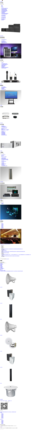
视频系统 (1, 265)
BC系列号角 (2, 164)
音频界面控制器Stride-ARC (4, 42)
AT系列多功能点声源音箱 (4, 9)
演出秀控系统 (1, 181)
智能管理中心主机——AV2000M (17, 254)
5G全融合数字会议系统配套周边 (4, 67)
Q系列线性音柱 (3, 12)
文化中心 (2, 225)
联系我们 (2, 423)
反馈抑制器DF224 (3, 19)
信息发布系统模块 (3, 134)
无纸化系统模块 (3, 132)
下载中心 (1, 199)
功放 (1, 6)
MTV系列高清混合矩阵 (3, 87)
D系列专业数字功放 (3, 17)
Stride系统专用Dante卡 (3, 41)
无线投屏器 (2, 88)
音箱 (1, 5)
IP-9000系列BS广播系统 (3, 156)
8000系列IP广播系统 (3, 158)
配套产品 (5, 254)
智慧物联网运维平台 (3, 126)
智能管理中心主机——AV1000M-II (5, 129)
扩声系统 (1, 1)
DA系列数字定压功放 (3, 161)
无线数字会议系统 (3, 65)
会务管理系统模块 (3, 133)
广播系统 (1, 267)
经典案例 (1, 412)
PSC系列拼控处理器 (3, 89)
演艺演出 (2, 227)
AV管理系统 (2, 254)
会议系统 (1, 58)
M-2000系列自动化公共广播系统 (4, 159)
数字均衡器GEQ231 (3, 18)
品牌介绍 (2, 420)
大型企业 (2, 224)
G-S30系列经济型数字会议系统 (4, 64)
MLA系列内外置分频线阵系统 (4, 8)
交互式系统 (1, 266)
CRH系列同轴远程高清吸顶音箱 (4, 13)
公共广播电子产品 (2, 268)
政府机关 (2, 223)
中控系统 (1, 105)
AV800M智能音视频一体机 (28, 254)
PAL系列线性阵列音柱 (3, 11)
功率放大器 (2, 155)
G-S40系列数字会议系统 (18, 251)
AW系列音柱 (2, 162)
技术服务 (2, 421)
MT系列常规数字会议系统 (4, 63)
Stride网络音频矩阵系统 (3, 39)
